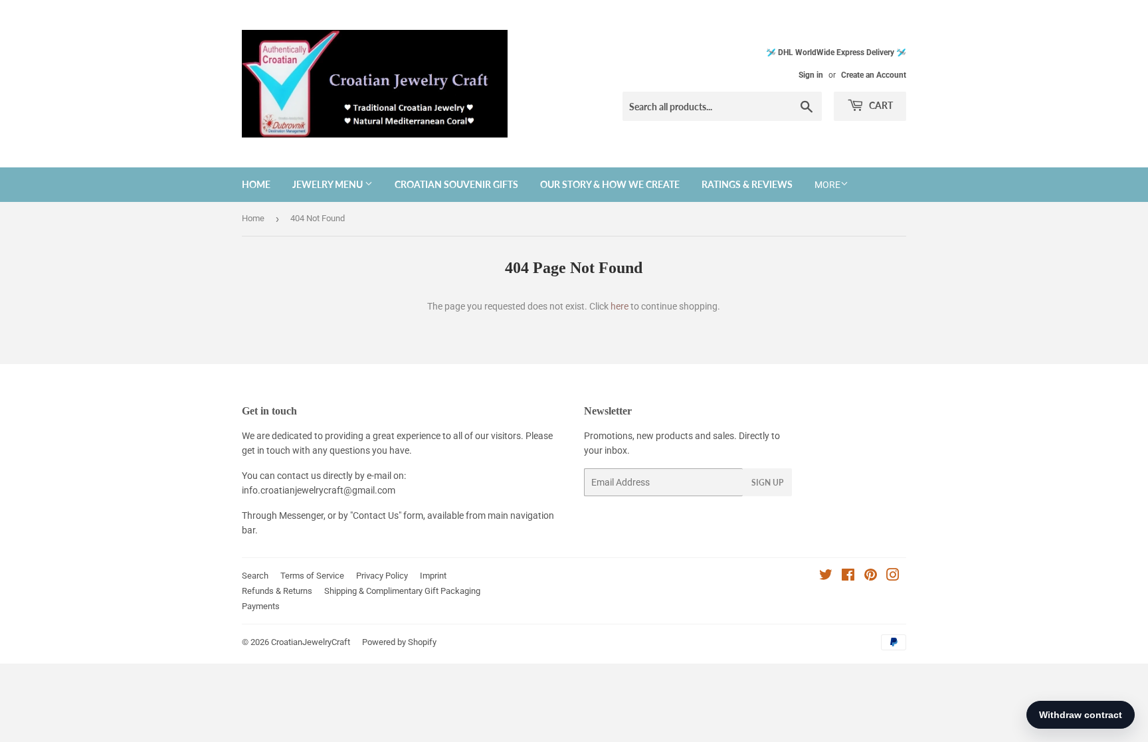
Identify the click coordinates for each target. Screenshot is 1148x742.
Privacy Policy (382, 576)
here (619, 306)
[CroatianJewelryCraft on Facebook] (848, 576)
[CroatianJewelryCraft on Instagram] (893, 576)
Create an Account (873, 75)
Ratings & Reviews (747, 184)
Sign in (811, 75)
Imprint (433, 576)
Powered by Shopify (399, 642)
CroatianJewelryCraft (310, 642)
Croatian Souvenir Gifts (456, 184)
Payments (261, 606)
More (827, 184)
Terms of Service (312, 576)
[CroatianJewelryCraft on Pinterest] (871, 576)
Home (256, 184)
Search (255, 576)
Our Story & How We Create (610, 184)
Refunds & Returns (277, 591)
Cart (880, 105)
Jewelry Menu (328, 184)
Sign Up (767, 483)
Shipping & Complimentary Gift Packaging (402, 591)
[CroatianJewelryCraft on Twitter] (825, 576)
